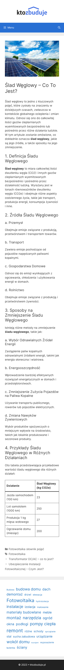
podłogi (22, 624)
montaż (14, 617)
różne (28, 631)
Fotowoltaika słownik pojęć (26, 549)
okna (10, 624)
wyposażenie (47, 642)
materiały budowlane (24, 612)
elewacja (37, 594)
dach (46, 589)
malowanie (42, 607)
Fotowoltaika (17, 554)
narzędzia (32, 617)
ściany (22, 647)
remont (15, 630)
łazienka (11, 647)
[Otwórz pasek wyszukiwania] (59, 28)
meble (47, 612)
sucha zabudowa (24, 636)
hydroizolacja (42, 601)
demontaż (15, 594)
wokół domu (18, 641)
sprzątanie (50, 631)
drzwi (27, 594)
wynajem (35, 643)
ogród (47, 618)
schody (38, 631)
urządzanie (44, 636)
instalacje (15, 606)
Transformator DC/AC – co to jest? (31, 559)
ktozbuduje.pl (38, 664)
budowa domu (28, 589)
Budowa (10, 589)
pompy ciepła (43, 623)
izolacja (30, 607)
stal (9, 636)
